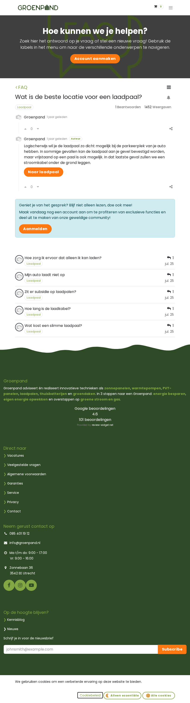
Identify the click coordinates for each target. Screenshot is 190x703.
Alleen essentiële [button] (124, 695)
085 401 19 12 (19, 533)
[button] (90, 695)
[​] (9, 585)
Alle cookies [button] (160, 695)
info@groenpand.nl (25, 542)
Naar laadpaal (43, 172)
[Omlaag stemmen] (38, 129)
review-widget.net (102, 425)
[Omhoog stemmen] (25, 129)
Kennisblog (16, 619)
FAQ (22, 87)
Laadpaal (24, 107)
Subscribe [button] (172, 649)
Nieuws (12, 629)
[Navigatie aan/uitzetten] (170, 7)
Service (11, 492)
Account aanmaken (95, 58)
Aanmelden (35, 228)
